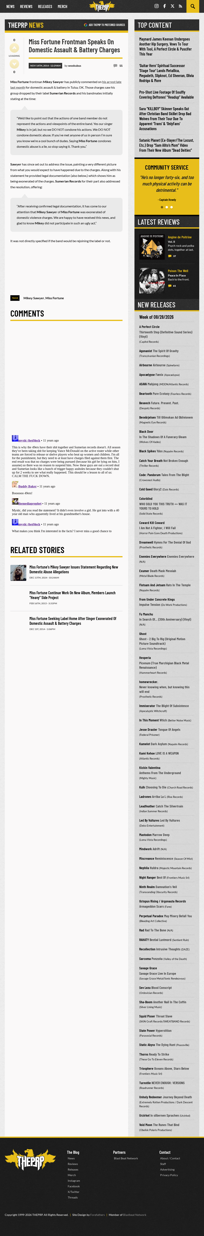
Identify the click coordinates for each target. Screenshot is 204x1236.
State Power (147, 1030)
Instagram (74, 1180)
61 (174, 285)
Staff (163, 1164)
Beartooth (145, 393)
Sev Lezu (145, 987)
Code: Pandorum (150, 474)
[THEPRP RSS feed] (180, 6)
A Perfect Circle (149, 326)
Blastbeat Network (134, 1214)
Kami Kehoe (147, 753)
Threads (73, 1197)
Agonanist (145, 351)
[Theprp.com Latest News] (30, 1160)
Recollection (147, 949)
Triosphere (146, 1068)
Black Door (146, 431)
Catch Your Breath (151, 460)
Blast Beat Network (126, 1158)
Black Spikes (147, 451)
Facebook (74, 1186)
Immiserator (147, 705)
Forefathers (97, 1214)
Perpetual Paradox (151, 916)
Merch (62, 6)
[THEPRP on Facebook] (165, 6)
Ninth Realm (147, 886)
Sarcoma (145, 958)
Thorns (143, 1054)
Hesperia (145, 657)
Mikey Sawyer (34, 298)
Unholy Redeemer (150, 1097)
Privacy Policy (169, 1175)
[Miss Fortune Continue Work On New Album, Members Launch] (18, 599)
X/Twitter (73, 1191)
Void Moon (145, 1124)
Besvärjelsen (147, 417)
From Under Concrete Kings (157, 599)
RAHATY (144, 939)
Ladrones (145, 796)
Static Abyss (147, 1044)
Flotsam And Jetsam (152, 585)
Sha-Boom (145, 1002)
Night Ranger (147, 877)
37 (174, 256)
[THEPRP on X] (173, 6)
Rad (141, 930)
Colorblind (145, 498)
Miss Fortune (54, 298)
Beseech (144, 403)
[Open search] (192, 6)
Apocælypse (147, 374)
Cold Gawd (146, 489)
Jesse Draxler (148, 729)
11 (121, 65)
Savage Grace (148, 968)
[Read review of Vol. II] (152, 247)
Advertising (167, 1169)
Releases (45, 6)
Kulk (142, 787)
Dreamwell (146, 542)
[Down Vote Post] (14, 64)
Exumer (144, 570)
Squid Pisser (147, 1016)
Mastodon (145, 834)
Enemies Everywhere (152, 556)
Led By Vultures (149, 820)
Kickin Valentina (149, 767)
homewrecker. (148, 681)
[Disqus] (66, 381)
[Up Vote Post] (14, 48)
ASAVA (143, 384)
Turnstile (145, 1083)
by (73, 65)
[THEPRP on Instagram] (157, 6)
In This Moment (149, 720)
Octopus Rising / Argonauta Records (162, 901)
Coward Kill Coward (152, 522)
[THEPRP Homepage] (102, 6)
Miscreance (146, 858)
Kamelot (144, 744)
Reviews (26, 6)
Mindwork (145, 849)
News (10, 6)
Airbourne (145, 365)
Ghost (142, 633)
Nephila (144, 868)
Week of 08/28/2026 (156, 317)
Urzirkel (144, 1115)
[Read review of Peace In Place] (152, 280)
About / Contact (170, 1158)
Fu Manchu (146, 614)
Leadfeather (147, 806)
